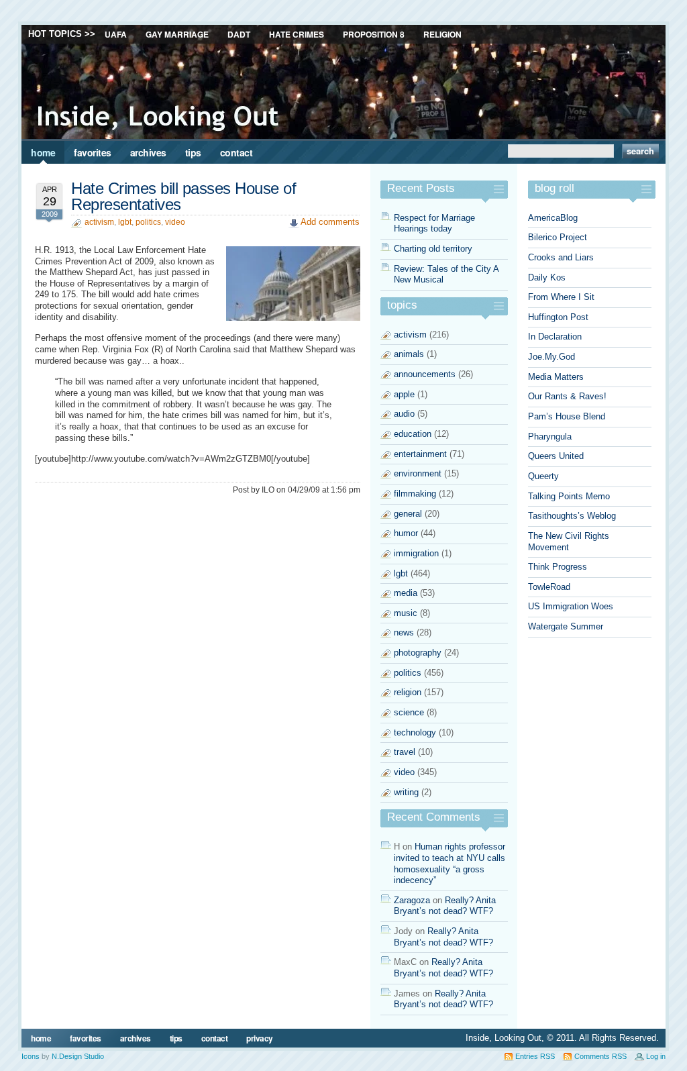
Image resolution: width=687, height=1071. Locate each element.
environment (417, 473)
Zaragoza (412, 900)
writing (406, 792)
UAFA (116, 34)
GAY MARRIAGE (177, 34)
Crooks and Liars (561, 257)
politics (148, 222)
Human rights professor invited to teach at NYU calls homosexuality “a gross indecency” (449, 863)
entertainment (420, 454)
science (409, 712)
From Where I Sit (561, 297)
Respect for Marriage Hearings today (434, 223)
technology (415, 732)
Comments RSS (600, 1056)
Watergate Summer (565, 626)
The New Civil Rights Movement (568, 541)
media (405, 593)
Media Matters (556, 377)
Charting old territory (433, 249)
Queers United (556, 456)
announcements (425, 374)
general (408, 514)
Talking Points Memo (569, 496)
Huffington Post (558, 317)
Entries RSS (535, 1056)
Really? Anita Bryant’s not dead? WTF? (445, 906)
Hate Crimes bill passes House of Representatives (183, 196)
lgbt (124, 222)
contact (236, 152)
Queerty (543, 476)
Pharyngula (550, 436)
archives (148, 152)
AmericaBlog (553, 218)
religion (407, 692)
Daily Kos (547, 277)
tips (193, 152)
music (405, 613)
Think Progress (557, 567)
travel (404, 752)
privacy (259, 1038)
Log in (656, 1056)
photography (417, 653)
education (412, 434)
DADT (238, 34)
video (175, 222)
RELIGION (442, 34)
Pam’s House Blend (566, 416)
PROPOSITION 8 (374, 34)
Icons (30, 1056)
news (404, 632)
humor (406, 533)
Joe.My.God (551, 357)
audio (404, 414)
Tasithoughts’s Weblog (572, 516)
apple (404, 394)
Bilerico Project (557, 237)
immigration (416, 553)
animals (409, 354)
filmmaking (415, 494)
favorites (92, 152)
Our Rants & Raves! (567, 396)
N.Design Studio (78, 1056)
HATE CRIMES (296, 34)
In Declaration (555, 337)
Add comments (330, 222)
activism (99, 222)
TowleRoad (549, 587)
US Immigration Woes (570, 606)
